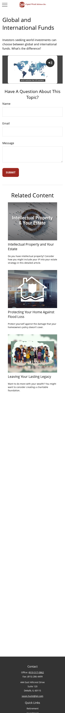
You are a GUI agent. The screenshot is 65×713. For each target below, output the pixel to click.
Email (6, 123)
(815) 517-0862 (36, 672)
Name (6, 104)
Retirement (32, 708)
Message (8, 143)
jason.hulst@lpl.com (32, 696)
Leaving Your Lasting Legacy (29, 376)
